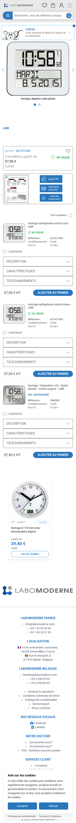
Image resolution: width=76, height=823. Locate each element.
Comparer (15, 251)
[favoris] (44, 5)
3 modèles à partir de (21, 156)
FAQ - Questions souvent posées (41, 750)
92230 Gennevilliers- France (38, 651)
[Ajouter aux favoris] (68, 151)
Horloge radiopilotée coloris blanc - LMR (50, 306)
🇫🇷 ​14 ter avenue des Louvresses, (38, 647)
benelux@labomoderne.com (40, 674)
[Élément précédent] (2, 70)
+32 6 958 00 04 (40, 678)
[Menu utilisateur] (61, 5)
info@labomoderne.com (40, 624)
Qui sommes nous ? (41, 742)
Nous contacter (41, 708)
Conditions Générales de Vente (41, 695)
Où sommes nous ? (41, 746)
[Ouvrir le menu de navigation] (69, 5)
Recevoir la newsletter (41, 691)
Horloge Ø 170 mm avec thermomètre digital (25, 529)
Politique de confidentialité (41, 699)
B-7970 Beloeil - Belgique (38, 659)
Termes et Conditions (50, 816)
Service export (41, 703)
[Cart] (52, 5)
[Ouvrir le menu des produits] (8, 15)
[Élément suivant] (73, 70)
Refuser (53, 805)
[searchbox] (39, 15)
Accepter (22, 805)
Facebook (40, 723)
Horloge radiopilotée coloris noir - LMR (49, 225)
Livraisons (41, 765)
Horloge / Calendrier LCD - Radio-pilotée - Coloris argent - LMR (48, 387)
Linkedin (40, 727)
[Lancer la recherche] (68, 15)
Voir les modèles (30, 554)
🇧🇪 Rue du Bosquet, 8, (38, 655)
